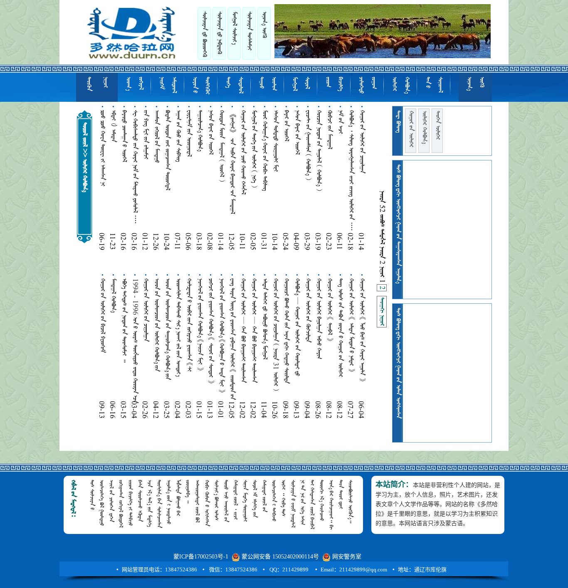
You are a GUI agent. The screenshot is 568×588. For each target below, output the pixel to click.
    (102, 315)
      (264, 150)
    (210, 132)
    (167, 150)
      (253, 148)
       (189, 324)
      (167, 329)
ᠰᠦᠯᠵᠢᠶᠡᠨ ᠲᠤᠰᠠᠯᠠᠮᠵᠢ (249, 31)
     (199, 324)
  (219, 33)
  (134, 84)
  (113, 295)
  (333, 84)
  (200, 85)
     (307, 145)
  (204, 34)
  (381, 312)
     (318, 318)
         (232, 339)
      (210, 331)
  (437, 125)
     (243, 152)
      (178, 327)
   (124, 136)
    (145, 134)
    (275, 141)
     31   (275, 334)
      (286, 331)
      (264, 318)
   (329, 129)
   (286, 125)
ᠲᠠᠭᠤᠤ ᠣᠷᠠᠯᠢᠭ (267, 84)
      (221, 335)
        (351, 170)
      (157, 324)
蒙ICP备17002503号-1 (200, 557)
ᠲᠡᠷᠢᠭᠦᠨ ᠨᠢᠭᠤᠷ (97, 84)
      (221, 146)
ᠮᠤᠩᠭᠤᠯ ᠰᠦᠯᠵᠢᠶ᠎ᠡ (234, 28)
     (124, 320)
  (340, 122)
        (297, 327)
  (400, 85)
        (134, 167)
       (102, 148)
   (307, 310)
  (410, 129)
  (199, 130)
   (361, 141)
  (367, 85)
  (433, 85)
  (188, 133)
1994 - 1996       (135, 340)
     (329, 309)
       (351, 325)
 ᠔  (113, 126)
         (340, 327)
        (361, 329)
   (156, 136)
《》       (232, 162)
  (167, 85)
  (300, 84)
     (178, 136)
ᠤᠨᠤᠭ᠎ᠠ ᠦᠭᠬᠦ (264, 25)
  (234, 85)
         (243, 330)
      (318, 150)
